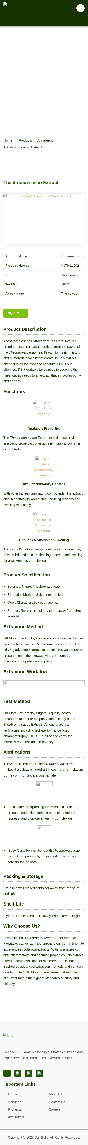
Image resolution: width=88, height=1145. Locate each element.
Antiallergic (45, 140)
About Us (55, 1094)
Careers (54, 1109)
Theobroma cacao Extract (22, 147)
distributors (15, 1117)
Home (7, 140)
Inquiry (15, 97)
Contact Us (56, 1102)
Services (14, 1102)
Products (25, 140)
